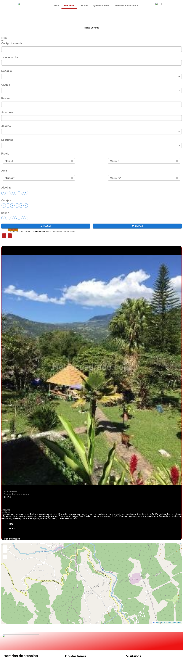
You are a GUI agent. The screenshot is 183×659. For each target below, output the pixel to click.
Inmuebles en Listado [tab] (20, 232)
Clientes (84, 5)
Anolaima (5, 510)
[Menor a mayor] (4, 235)
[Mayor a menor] (10, 235)
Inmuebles (69, 5)
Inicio (56, 5)
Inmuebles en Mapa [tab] (42, 232)
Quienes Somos (101, 5)
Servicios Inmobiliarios (126, 5)
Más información (12, 539)
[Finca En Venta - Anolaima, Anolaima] (91, 369)
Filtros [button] (14, 229)
